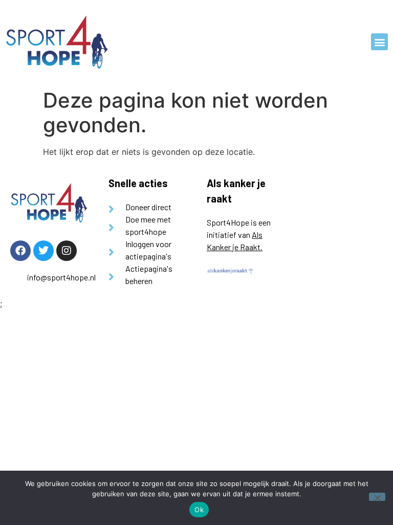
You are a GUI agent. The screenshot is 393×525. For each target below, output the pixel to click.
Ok (199, 510)
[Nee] (377, 497)
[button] (379, 41)
